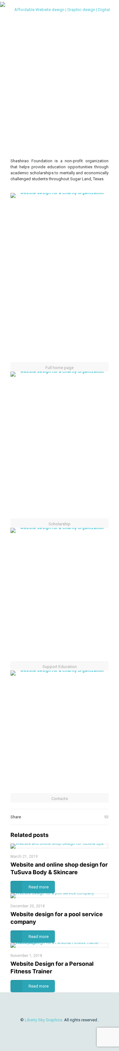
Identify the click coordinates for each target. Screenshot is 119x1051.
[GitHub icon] (79, 1029)
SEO (46, 80)
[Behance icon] (72, 1029)
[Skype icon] (39, 1029)
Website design (66, 80)
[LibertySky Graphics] (59, 9)
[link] (59, 144)
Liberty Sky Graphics (43, 1020)
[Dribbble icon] (59, 1029)
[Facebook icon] (52, 1029)
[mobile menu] (110, 9)
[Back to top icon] (59, 1005)
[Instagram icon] (66, 1029)
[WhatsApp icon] (46, 1029)
